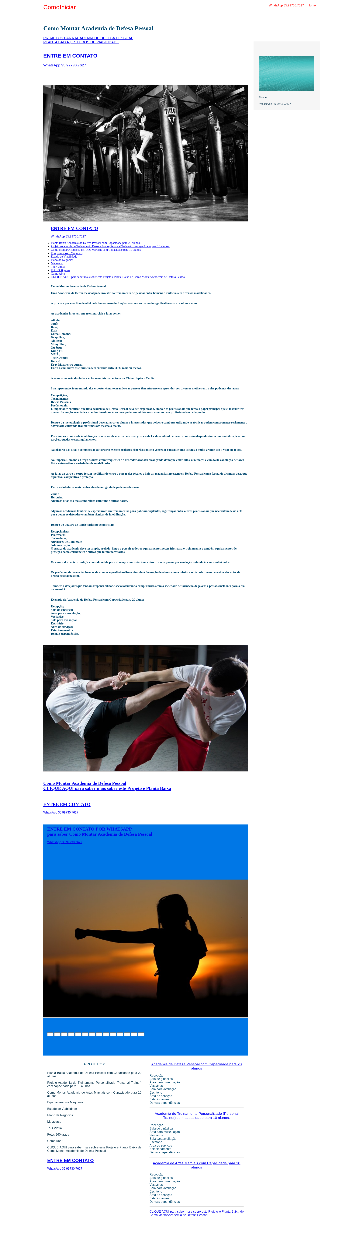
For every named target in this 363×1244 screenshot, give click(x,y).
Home (312, 5)
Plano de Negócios (62, 260)
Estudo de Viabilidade (64, 256)
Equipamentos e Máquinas (66, 253)
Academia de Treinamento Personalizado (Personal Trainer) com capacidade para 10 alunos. (197, 1116)
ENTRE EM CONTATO (70, 56)
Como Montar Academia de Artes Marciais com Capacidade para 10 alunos (96, 249)
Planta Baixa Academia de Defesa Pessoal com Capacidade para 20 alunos (95, 242)
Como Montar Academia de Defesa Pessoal (84, 783)
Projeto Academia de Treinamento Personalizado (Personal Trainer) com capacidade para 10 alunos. (110, 246)
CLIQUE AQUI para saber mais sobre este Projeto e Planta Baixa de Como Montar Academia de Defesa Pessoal (118, 277)
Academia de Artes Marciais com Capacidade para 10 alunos (196, 1165)
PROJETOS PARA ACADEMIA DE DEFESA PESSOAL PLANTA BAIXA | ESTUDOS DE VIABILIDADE (88, 40)
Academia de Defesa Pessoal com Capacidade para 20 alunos (196, 1066)
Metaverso (57, 263)
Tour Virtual (58, 266)
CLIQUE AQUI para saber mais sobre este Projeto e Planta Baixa (107, 788)
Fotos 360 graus (60, 270)
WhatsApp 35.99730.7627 (286, 5)
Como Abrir (58, 273)
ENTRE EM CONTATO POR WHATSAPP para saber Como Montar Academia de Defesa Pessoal (99, 832)
